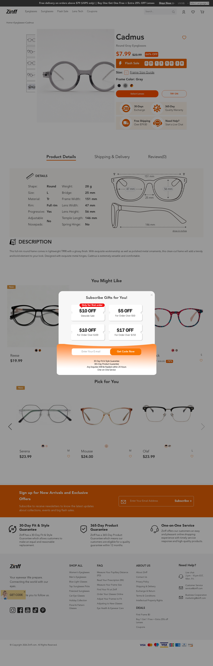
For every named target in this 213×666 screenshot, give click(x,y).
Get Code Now (126, 351)
